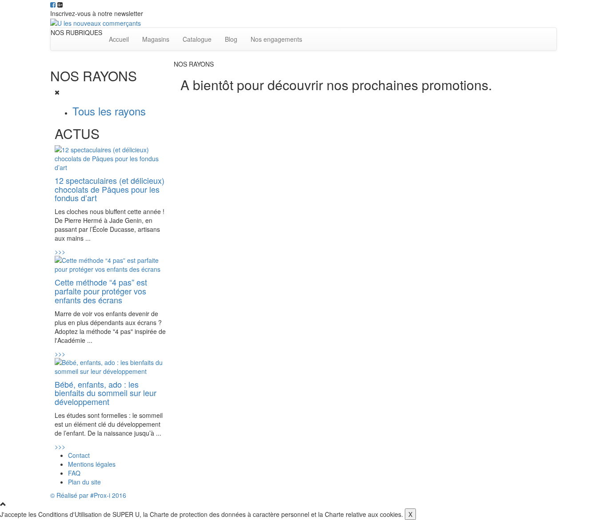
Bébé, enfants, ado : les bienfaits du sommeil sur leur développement (105, 393)
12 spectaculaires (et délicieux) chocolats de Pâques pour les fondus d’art (109, 189)
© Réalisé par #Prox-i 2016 (88, 495)
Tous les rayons (109, 111)
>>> (60, 251)
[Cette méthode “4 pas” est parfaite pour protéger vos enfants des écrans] (111, 263)
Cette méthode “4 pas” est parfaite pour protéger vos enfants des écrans (101, 291)
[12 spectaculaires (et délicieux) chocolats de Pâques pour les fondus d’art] (111, 157)
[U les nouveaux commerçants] (95, 22)
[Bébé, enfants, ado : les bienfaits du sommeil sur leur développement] (111, 365)
